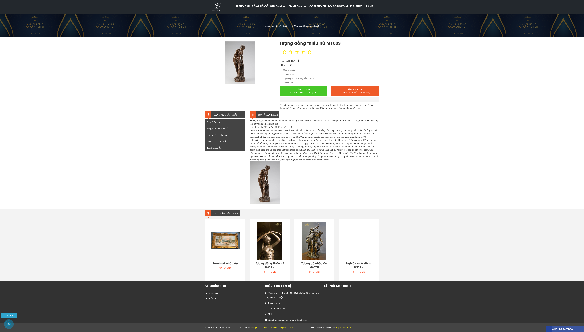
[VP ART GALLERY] (217, 7)
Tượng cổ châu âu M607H (314, 265)
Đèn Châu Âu (213, 122)
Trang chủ (243, 6)
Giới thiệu (214, 293)
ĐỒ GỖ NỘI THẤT (338, 6)
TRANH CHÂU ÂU (298, 6)
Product (283, 26)
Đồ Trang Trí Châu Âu (217, 135)
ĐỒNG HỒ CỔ (260, 6)
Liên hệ (368, 6)
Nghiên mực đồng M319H (358, 265)
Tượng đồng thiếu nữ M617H (269, 265)
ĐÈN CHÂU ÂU (278, 6)
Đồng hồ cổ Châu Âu (217, 141)
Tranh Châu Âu (214, 148)
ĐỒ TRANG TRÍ (317, 6)
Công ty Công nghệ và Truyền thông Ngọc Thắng (272, 328)
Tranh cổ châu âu (225, 263)
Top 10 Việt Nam (343, 328)
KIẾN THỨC (356, 6)
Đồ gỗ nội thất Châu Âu (218, 128)
